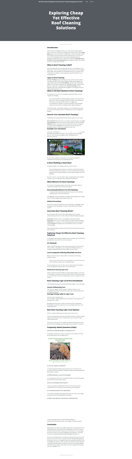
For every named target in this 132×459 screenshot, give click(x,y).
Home (87, 1)
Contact (92, 1)
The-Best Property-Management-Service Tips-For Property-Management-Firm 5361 (60, 1)
